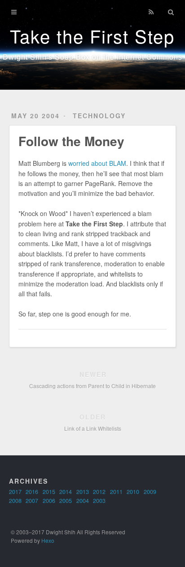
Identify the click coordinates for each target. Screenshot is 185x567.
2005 (65, 501)
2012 (99, 492)
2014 (65, 492)
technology (99, 115)
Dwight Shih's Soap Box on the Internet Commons (92, 57)
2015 (49, 492)
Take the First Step (92, 35)
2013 (82, 492)
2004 (82, 501)
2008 (15, 501)
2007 (32, 501)
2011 (116, 492)
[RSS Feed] (151, 12)
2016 (32, 492)
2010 (133, 492)
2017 (15, 492)
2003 (99, 501)
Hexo (47, 540)
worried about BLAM (97, 163)
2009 (150, 492)
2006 (49, 501)
